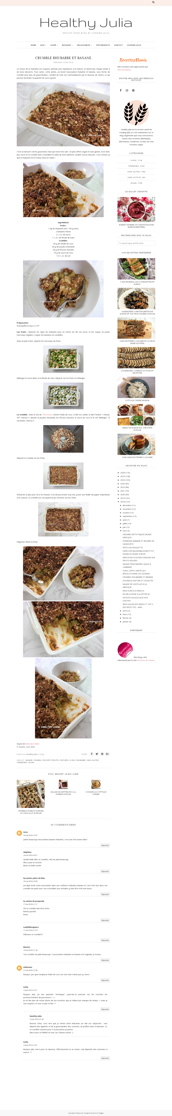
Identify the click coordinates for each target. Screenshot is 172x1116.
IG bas (72, 760)
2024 (122, 480)
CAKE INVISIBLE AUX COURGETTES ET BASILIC (137, 283)
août (125, 520)
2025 (122, 476)
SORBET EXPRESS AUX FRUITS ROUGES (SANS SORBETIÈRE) (136, 226)
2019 (122, 498)
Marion (26, 947)
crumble (38, 760)
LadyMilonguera (31, 927)
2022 (122, 487)
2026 (122, 472)
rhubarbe (81, 760)
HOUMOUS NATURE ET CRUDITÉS (138, 580)
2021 (122, 491)
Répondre (105, 845)
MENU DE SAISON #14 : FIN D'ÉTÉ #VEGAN (137, 429)
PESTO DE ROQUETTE (133, 547)
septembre (127, 516)
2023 (122, 483)
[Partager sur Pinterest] (102, 754)
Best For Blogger (98, 1113)
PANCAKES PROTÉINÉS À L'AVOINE (137, 457)
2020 (122, 494)
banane (29, 760)
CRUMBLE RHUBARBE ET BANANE (138, 577)
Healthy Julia (86, 22)
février (125, 618)
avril (124, 610)
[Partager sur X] (97, 754)
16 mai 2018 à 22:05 (30, 881)
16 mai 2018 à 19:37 (30, 835)
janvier (125, 621)
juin (124, 527)
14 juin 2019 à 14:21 (30, 1045)
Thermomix (47, 414)
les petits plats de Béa (34, 878)
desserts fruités (51, 760)
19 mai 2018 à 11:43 (30, 950)
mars (125, 614)
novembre (127, 509)
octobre (126, 512)
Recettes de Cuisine (145, 660)
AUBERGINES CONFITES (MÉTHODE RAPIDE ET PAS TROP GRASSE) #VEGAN (137, 312)
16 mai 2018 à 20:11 (30, 855)
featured (64, 760)
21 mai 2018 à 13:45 (30, 970)
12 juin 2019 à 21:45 (37, 1019)
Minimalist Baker (32, 743)
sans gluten (93, 760)
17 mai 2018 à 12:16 (30, 930)
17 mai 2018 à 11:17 (30, 904)
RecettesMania (124, 69)
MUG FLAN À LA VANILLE (133, 590)
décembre (127, 505)
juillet (125, 523)
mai (124, 530)
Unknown (27, 967)
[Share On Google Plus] (107, 754)
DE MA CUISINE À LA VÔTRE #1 (136, 594)
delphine (27, 852)
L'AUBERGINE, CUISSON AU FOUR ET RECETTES (137, 372)
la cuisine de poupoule (33, 901)
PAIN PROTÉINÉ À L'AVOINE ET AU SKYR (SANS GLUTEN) (137, 342)
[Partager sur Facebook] (91, 754)
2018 (122, 501)
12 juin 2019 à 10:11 (30, 990)
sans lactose (134, 177)
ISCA (25, 832)
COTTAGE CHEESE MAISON (137, 400)
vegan (31, 762)
